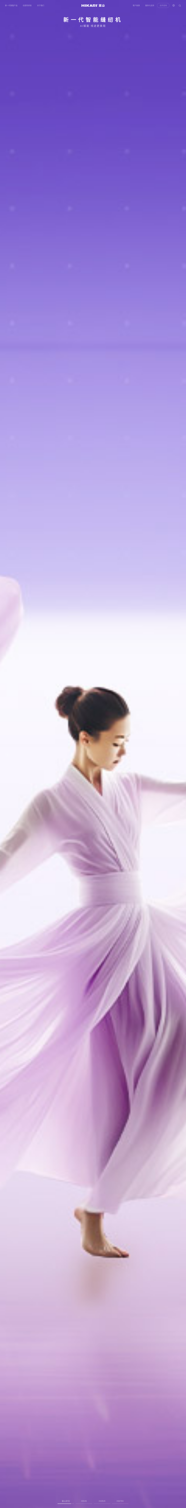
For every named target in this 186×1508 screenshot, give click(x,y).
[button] (178, 754)
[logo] (93, 5)
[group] (93, 754)
